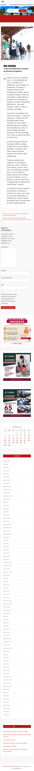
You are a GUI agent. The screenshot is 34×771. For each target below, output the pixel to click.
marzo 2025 (6, 515)
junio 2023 (6, 581)
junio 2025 (6, 505)
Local (5, 66)
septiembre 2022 (7, 610)
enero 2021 (6, 673)
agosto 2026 (6, 461)
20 (9, 440)
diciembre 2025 (7, 486)
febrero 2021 (6, 670)
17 (24, 438)
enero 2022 (6, 635)
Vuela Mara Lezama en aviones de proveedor (15, 743)
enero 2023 (6, 597)
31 (24, 442)
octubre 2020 (6, 683)
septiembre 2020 (7, 686)
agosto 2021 (6, 651)
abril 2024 (5, 550)
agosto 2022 (6, 613)
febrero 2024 (6, 556)
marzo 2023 (6, 591)
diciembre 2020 (7, 676)
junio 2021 (6, 657)
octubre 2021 (6, 645)
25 (28, 440)
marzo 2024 (6, 553)
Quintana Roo (12, 66)
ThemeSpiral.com (16, 768)
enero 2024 (6, 559)
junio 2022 (6, 619)
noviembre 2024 (7, 527)
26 (5, 442)
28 (13, 442)
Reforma (18, 726)
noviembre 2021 (7, 641)
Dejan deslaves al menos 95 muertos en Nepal (15, 731)
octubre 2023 (6, 569)
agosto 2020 (6, 689)
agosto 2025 (6, 499)
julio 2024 (5, 540)
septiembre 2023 (7, 572)
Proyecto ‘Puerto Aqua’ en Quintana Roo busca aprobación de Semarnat (16, 214)
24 (24, 440)
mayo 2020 (6, 699)
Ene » (9, 445)
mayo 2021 (6, 660)
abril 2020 (5, 702)
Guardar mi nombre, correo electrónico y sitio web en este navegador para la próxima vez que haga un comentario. (9, 299)
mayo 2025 (6, 508)
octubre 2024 (6, 531)
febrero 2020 (6, 708)
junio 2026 (6, 467)
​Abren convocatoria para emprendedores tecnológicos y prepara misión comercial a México (17, 219)
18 (28, 438)
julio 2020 (5, 692)
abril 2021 (5, 664)
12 (5, 438)
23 (20, 440)
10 (24, 435)
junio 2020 (6, 695)
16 (20, 438)
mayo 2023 (6, 584)
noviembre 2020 (7, 679)
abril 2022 (5, 626)
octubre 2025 (6, 492)
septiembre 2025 (7, 496)
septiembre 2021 (7, 648)
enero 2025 (6, 521)
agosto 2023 (6, 575)
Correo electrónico (7, 277)
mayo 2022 (6, 622)
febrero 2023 (6, 594)
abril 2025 (5, 511)
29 (17, 442)
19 (5, 440)
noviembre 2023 (7, 565)
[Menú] (2, 1)
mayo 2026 (6, 470)
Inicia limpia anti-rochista (9, 746)
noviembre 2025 (7, 489)
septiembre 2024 (7, 534)
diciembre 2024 (7, 524)
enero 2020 (6, 711)
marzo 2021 (6, 667)
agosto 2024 (6, 537)
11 (28, 435)
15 (17, 438)
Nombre (4, 270)
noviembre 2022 (7, 603)
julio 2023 (5, 578)
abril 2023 (5, 588)
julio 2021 (5, 654)
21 (13, 440)
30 (20, 442)
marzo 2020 (6, 705)
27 (9, 442)
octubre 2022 (6, 607)
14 (13, 438)
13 (9, 438)
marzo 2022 (6, 629)
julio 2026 (5, 464)
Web (2, 285)
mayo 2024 (6, 546)
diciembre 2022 (7, 600)
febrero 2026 (6, 480)
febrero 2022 (6, 632)
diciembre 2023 (7, 562)
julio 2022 (5, 616)
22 (17, 440)
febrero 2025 (6, 518)
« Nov (5, 445)
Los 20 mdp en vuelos (9, 740)
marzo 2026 (6, 477)
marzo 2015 (6, 714)
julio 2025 (5, 502)
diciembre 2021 (7, 638)
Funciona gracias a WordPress (11, 766)
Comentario (5, 247)
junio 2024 (6, 543)
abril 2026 (5, 473)
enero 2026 (6, 483)
